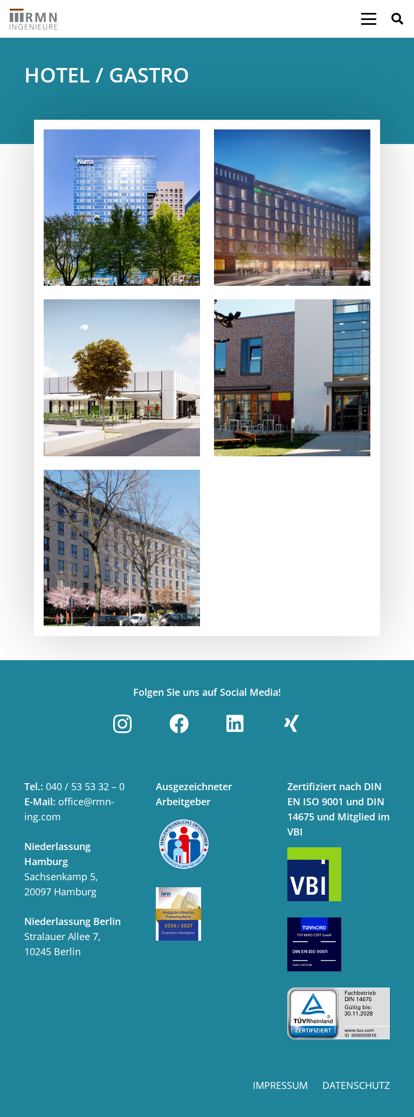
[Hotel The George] (122, 548)
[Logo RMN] (34, 19)
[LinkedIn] (235, 724)
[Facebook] (179, 724)
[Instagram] (122, 724)
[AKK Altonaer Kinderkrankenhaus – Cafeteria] (292, 377)
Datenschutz (356, 1085)
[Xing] (291, 724)
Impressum (280, 1085)
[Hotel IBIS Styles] (292, 207)
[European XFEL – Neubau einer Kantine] (122, 377)
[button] (369, 18)
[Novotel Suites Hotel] (122, 207)
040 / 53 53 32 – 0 (85, 786)
